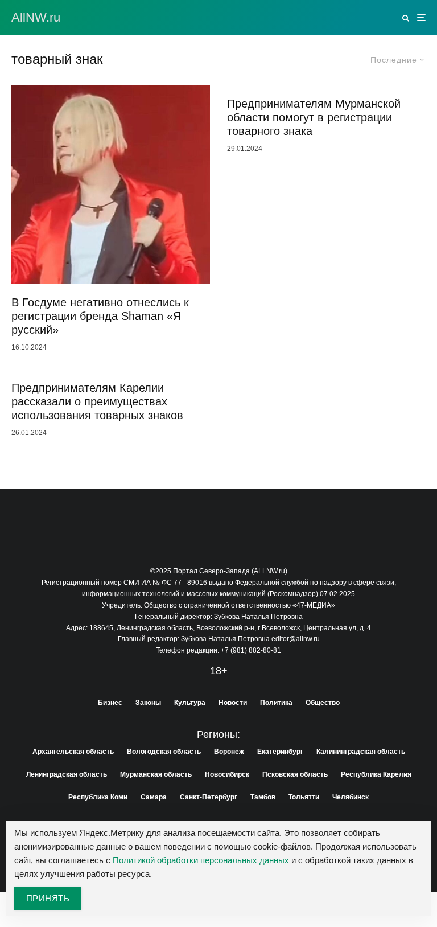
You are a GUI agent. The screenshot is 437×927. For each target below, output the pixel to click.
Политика (276, 703)
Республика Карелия (376, 774)
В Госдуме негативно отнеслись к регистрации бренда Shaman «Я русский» (100, 316)
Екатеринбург (280, 752)
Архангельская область (73, 752)
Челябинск (350, 797)
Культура (189, 703)
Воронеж (229, 752)
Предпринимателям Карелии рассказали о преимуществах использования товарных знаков (97, 401)
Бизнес (110, 703)
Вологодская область (164, 752)
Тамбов (262, 797)
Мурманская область (156, 774)
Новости (232, 703)
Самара (154, 797)
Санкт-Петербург (208, 797)
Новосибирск (227, 774)
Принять (47, 898)
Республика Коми (97, 797)
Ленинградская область (66, 774)
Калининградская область (360, 752)
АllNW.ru (35, 17)
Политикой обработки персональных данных (201, 860)
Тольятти (303, 797)
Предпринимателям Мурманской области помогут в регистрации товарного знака (314, 117)
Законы (148, 703)
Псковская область (295, 774)
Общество (323, 703)
